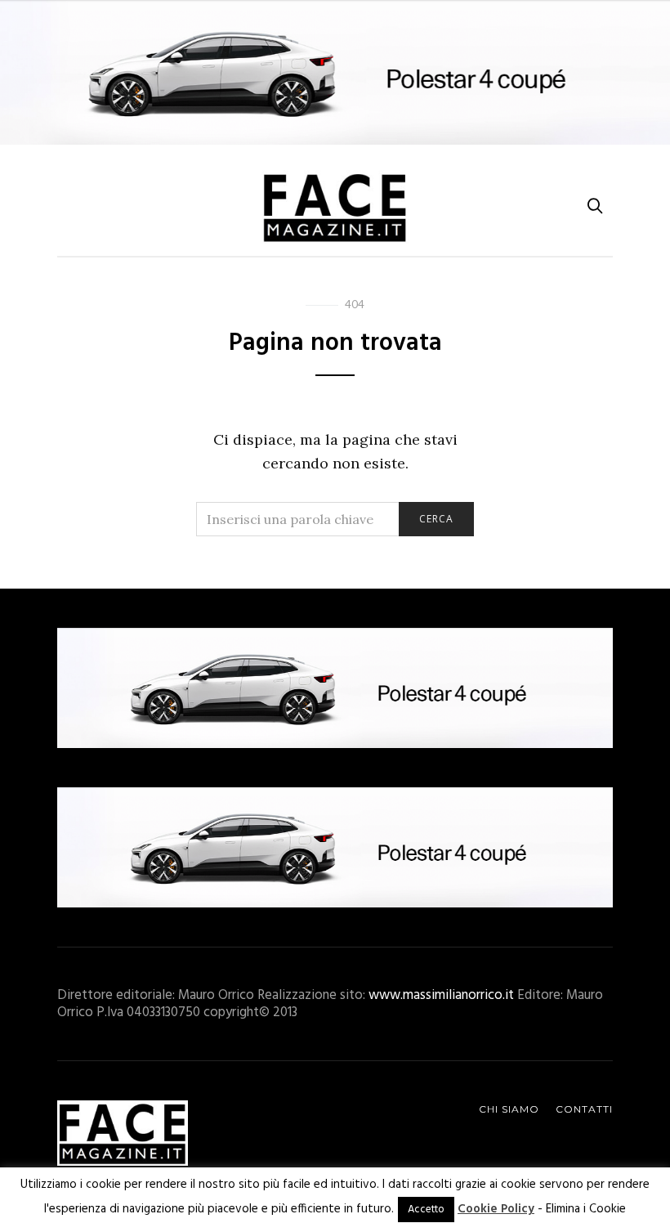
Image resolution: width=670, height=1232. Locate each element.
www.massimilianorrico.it (441, 995)
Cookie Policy (496, 1209)
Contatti (584, 1109)
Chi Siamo (509, 1109)
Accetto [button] (426, 1209)
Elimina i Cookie (586, 1209)
